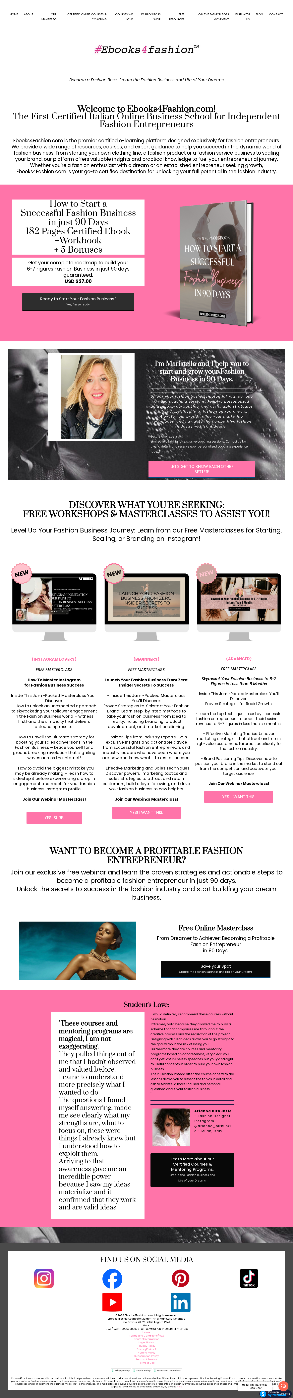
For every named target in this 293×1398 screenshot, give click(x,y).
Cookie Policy (143, 1370)
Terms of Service (146, 1359)
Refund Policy (146, 1353)
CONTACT (276, 14)
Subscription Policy (146, 1356)
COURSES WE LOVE (124, 16)
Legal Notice (146, 1342)
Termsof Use (146, 1363)
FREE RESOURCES (176, 16)
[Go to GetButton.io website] (283, 1394)
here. (179, 1386)
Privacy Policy (146, 1346)
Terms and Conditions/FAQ (146, 1336)
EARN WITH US (242, 16)
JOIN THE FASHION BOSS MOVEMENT (213, 16)
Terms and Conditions (169, 1370)
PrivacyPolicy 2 (146, 1349)
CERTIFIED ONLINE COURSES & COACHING (87, 16)
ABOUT (28, 14)
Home (146, 1332)
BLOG (259, 14)
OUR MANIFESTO (49, 16)
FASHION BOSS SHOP (151, 16)
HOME (14, 14)
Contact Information (146, 1339)
